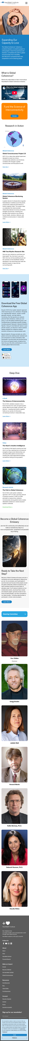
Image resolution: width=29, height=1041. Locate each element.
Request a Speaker (6, 999)
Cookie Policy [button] (22, 1028)
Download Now (7, 507)
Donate (14, 116)
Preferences (14, 1037)
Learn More (6, 222)
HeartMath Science (6, 956)
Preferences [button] (4, 1031)
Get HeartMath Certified (8, 972)
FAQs (3, 953)
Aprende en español (7, 1007)
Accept (14, 1034)
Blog (3, 985)
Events (4, 1004)
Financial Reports (6, 959)
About (3, 950)
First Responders (6, 991)
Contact (4, 1001)
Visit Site (5, 167)
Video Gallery (5, 988)
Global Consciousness (7, 975)
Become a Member (6, 969)
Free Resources (6, 983)
